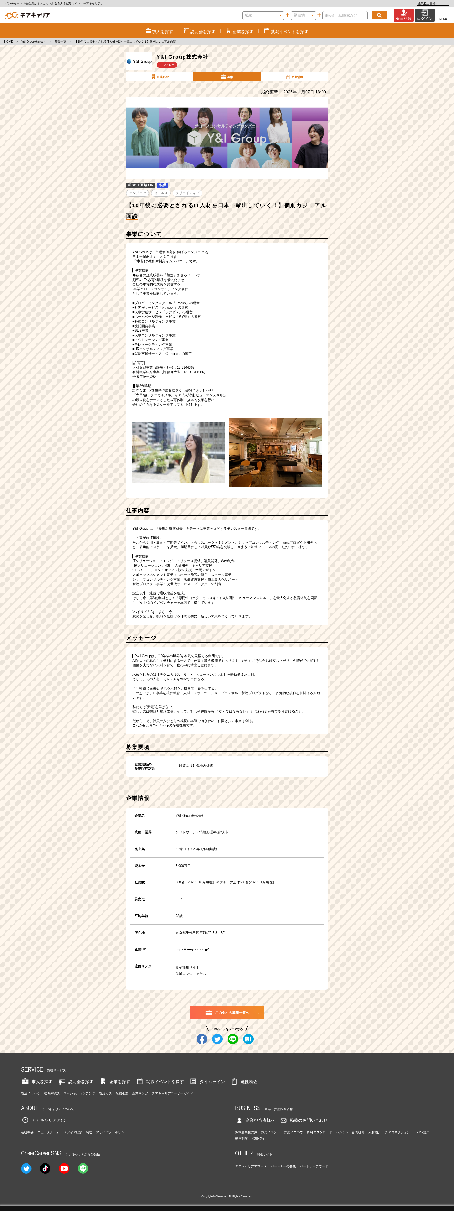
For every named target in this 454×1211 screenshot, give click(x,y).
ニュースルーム (49, 1132)
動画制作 (241, 1138)
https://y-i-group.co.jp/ (192, 949)
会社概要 (27, 1132)
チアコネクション (397, 1132)
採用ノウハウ (293, 1132)
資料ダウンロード (319, 1132)
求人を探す (42, 1081)
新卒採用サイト (187, 967)
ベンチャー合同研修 (350, 1132)
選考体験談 (52, 1093)
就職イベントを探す (165, 1081)
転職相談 (122, 1093)
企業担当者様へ (433, 3)
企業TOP (163, 77)
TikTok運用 (422, 1132)
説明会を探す (81, 1081)
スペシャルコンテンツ (79, 1093)
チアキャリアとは (48, 1120)
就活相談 (105, 1093)
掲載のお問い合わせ (309, 1120)
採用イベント (270, 1132)
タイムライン (212, 1081)
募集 (230, 77)
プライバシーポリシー (111, 1132)
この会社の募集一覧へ (232, 1013)
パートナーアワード (314, 1166)
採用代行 (258, 1138)
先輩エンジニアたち (191, 974)
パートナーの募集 (283, 1166)
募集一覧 (60, 41)
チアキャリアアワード (251, 1166)
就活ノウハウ (30, 1093)
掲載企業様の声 (246, 1132)
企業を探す (119, 1081)
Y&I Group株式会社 (33, 41)
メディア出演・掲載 (78, 1132)
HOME (8, 41)
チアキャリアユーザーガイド (172, 1093)
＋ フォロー (167, 64)
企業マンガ (140, 1093)
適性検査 (249, 1081)
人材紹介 (374, 1132)
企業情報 (297, 77)
